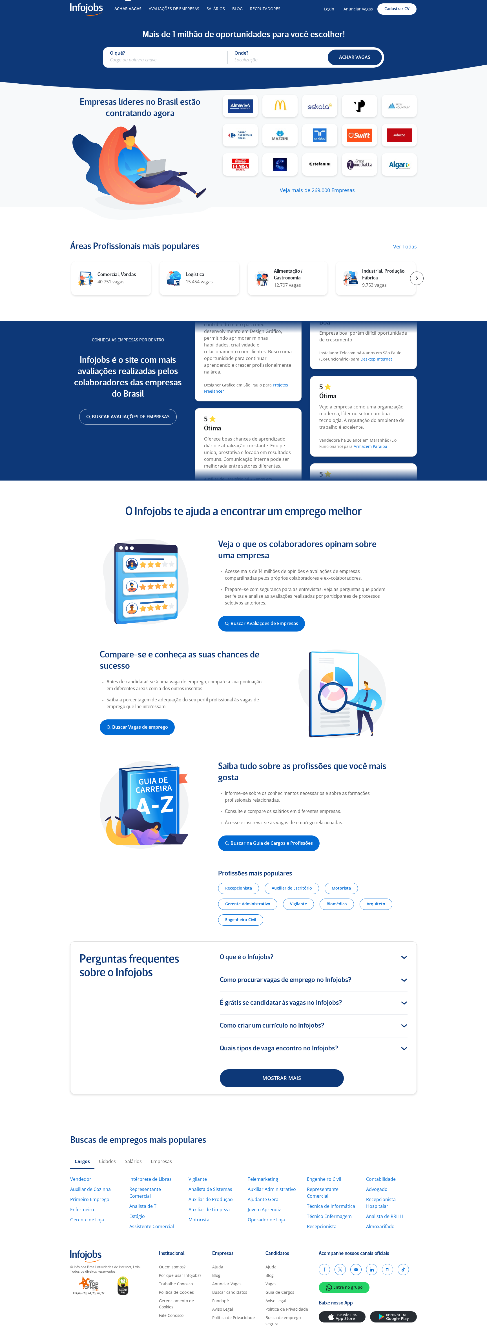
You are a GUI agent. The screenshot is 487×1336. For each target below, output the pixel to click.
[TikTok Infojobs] (403, 1269)
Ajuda (217, 1267)
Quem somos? (172, 1267)
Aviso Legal (222, 1309)
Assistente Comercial (151, 1226)
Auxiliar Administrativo (272, 1189)
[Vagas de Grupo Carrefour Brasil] (240, 135)
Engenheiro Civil (324, 1179)
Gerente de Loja (87, 1220)
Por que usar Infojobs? (180, 1275)
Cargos (82, 1161)
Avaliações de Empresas (174, 8)
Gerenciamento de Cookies (176, 1304)
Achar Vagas (127, 8)
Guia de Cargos (279, 1292)
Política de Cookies (176, 1292)
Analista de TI (143, 1206)
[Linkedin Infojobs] (371, 1269)
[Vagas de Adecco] (399, 135)
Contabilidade (381, 1179)
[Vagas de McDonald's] (280, 106)
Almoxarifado (380, 1226)
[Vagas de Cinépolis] (280, 164)
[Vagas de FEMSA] (240, 164)
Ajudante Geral (264, 1199)
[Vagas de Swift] (359, 135)
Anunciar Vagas (358, 9)
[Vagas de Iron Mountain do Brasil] (399, 106)
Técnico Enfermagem (329, 1216)
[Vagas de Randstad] (319, 135)
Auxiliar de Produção (211, 1199)
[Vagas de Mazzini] (280, 135)
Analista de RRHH (384, 1216)
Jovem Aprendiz (264, 1209)
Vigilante (198, 1179)
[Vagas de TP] (359, 106)
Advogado (377, 1189)
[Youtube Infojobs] (356, 1269)
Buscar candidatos (229, 1292)
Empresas (161, 1161)
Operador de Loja (266, 1220)
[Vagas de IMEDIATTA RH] (359, 164)
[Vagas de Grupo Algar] (399, 164)
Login (329, 9)
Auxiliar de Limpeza (209, 1209)
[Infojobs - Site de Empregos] (86, 9)
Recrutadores (265, 8)
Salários (216, 8)
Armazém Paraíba (370, 432)
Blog (237, 8)
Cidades (107, 1161)
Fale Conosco (171, 1315)
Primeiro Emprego (89, 1199)
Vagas (270, 1283)
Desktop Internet (376, 345)
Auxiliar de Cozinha (90, 1189)
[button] (355, 57)
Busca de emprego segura (283, 1320)
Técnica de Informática (331, 1206)
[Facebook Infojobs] (324, 1269)
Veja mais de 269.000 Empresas (317, 190)
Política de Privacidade (233, 1317)
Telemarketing (263, 1179)
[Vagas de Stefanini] (319, 164)
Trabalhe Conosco (176, 1283)
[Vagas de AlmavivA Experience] (240, 106)
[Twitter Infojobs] (340, 1269)
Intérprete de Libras (150, 1179)
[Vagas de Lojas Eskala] (319, 106)
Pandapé (220, 1300)
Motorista (199, 1220)
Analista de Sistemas (210, 1189)
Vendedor (80, 1179)
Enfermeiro (82, 1209)
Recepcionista (322, 1226)
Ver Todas (405, 247)
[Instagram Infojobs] (387, 1269)
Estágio (137, 1216)
